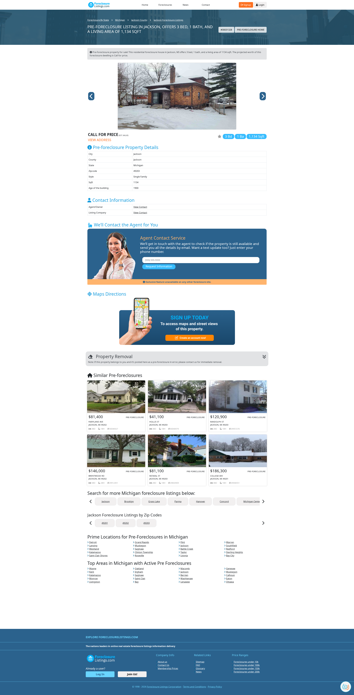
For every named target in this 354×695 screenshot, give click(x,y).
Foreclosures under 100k (247, 665)
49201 (105, 523)
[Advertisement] (177, 603)
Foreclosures (165, 4)
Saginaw (139, 548)
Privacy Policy (215, 686)
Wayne (92, 568)
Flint (182, 542)
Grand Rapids (142, 542)
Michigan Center (252, 501)
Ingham (139, 571)
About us (162, 661)
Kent (91, 571)
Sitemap (200, 661)
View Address (99, 140)
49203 (146, 523)
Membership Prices (168, 668)
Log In (100, 674)
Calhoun (230, 575)
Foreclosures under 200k (247, 671)
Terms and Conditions (194, 686)
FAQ (198, 665)
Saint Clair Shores (98, 555)
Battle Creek (186, 548)
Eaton (229, 578)
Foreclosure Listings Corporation (164, 686)
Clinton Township (144, 552)
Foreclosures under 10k (246, 661)
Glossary (200, 668)
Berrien (184, 575)
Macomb (185, 568)
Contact (206, 4)
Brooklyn (129, 501)
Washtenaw (186, 578)
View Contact (140, 206)
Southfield (231, 545)
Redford (230, 548)
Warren (230, 542)
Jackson (106, 501)
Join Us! (132, 674)
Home (145, 4)
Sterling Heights (234, 552)
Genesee (230, 568)
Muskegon (140, 545)
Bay (137, 581)
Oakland (139, 568)
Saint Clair (140, 578)
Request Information (159, 266)
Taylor (183, 552)
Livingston (94, 581)
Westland (94, 548)
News (185, 4)
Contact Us (163, 665)
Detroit (93, 542)
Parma (178, 501)
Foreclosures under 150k (247, 668)
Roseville (139, 555)
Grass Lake (154, 501)
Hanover (200, 501)
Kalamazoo (95, 552)
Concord (224, 501)
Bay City (230, 555)
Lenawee (185, 581)
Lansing (93, 545)
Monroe (93, 578)
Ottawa (230, 581)
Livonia (184, 555)
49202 (126, 523)
